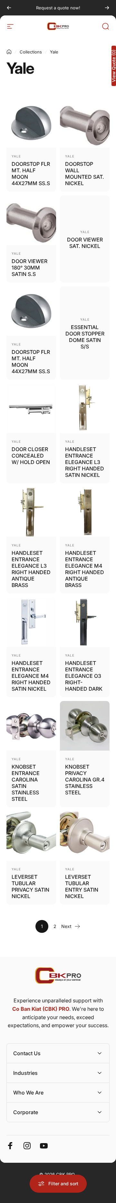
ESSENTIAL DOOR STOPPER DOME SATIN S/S (84, 337)
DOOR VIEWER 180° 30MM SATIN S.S (29, 267)
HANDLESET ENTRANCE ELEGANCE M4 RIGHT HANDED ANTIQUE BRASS (84, 569)
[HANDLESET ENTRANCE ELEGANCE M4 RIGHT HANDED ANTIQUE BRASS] (85, 512)
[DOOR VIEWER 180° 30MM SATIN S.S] (31, 220)
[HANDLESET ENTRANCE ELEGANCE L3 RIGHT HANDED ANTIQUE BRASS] (31, 512)
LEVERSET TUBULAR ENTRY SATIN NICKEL (81, 886)
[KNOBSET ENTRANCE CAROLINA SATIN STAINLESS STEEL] (31, 726)
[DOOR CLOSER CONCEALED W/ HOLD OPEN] (31, 408)
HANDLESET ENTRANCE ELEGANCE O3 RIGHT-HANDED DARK (83, 676)
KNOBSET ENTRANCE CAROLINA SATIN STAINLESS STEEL (26, 782)
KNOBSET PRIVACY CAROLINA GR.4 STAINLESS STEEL (84, 779)
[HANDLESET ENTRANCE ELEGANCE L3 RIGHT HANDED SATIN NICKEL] (85, 408)
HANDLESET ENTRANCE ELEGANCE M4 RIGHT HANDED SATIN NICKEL (31, 676)
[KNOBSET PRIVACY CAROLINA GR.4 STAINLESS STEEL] (85, 726)
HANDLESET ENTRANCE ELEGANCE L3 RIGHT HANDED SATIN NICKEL (84, 462)
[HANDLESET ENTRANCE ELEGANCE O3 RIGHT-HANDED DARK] (85, 622)
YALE (16, 156)
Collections (31, 51)
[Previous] (9, 7)
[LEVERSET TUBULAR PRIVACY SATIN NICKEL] (31, 836)
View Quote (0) (113, 66)
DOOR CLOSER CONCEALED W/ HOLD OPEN (31, 455)
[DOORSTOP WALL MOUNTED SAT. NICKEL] (85, 123)
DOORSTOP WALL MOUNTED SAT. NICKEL (84, 173)
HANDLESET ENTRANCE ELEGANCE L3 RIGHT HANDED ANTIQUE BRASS (31, 569)
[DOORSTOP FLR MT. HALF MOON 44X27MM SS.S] (31, 123)
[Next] (107, 7)
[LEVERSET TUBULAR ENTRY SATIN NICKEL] (85, 836)
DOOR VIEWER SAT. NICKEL (85, 242)
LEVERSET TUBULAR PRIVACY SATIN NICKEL (30, 886)
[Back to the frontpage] (9, 51)
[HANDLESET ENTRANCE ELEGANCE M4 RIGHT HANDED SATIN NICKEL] (31, 622)
